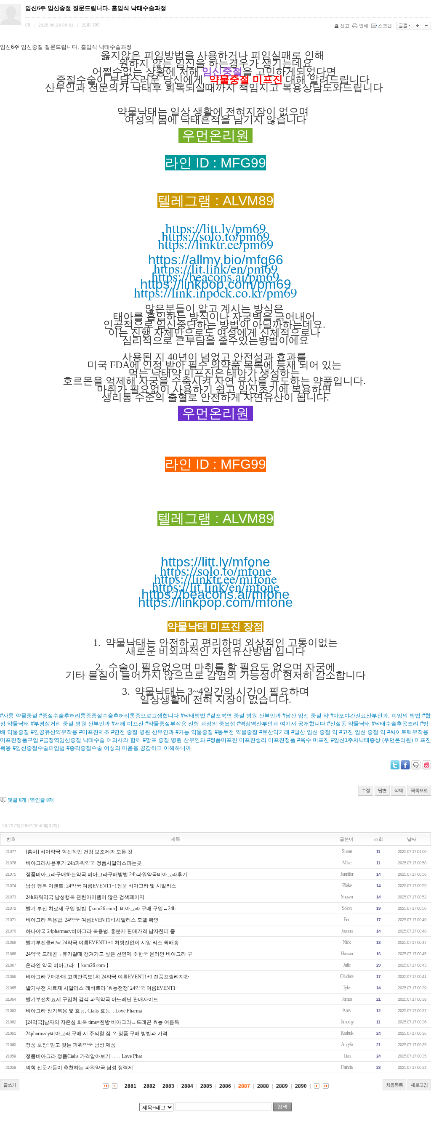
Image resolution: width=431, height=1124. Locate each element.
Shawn (347, 897)
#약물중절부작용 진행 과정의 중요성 (191, 723)
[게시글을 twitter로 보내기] (395, 765)
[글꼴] (404, 25)
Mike (346, 863)
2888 (263, 1086)
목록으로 (419, 790)
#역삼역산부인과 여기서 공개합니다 (282, 723)
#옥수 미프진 (314, 740)
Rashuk (347, 1033)
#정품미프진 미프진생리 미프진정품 (252, 740)
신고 (344, 25)
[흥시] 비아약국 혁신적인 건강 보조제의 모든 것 (79, 852)
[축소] (426, 25)
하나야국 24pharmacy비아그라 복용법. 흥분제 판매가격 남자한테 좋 (100, 931)
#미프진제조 (95, 732)
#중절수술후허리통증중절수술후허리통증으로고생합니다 (110, 715)
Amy (346, 1010)
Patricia (346, 1067)
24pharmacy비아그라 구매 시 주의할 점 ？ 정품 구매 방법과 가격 (97, 1033)
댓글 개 (17, 800)
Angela (347, 1044)
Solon (346, 908)
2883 (168, 1086)
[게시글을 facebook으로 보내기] (405, 765)
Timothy (347, 1022)
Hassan (347, 954)
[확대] (417, 25)
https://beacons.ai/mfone (215, 594)
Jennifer (347, 874)
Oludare (346, 976)
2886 (225, 1086)
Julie (346, 965)
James (347, 999)
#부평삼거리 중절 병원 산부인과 (71, 723)
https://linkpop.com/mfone (215, 602)
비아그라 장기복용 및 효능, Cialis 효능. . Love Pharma (84, 1011)
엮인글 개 (42, 800)
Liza (346, 1056)
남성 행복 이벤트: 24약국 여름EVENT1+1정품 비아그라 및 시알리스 (101, 886)
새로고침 (419, 1084)
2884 (187, 1086)
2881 (130, 1086)
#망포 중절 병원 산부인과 (175, 740)
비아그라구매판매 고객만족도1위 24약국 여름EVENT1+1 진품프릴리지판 (107, 977)
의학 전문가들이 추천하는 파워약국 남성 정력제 (79, 1068)
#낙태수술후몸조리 (396, 723)
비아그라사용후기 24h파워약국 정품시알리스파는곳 (84, 863)
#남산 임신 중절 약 (306, 715)
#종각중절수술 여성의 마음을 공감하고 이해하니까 (129, 748)
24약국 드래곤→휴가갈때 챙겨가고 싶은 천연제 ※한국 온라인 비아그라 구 (109, 954)
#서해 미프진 (128, 723)
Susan (347, 851)
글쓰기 (9, 1084)
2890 (301, 1086)
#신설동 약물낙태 (349, 723)
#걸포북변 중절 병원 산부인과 (244, 715)
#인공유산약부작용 (55, 732)
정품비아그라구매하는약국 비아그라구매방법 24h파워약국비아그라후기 (106, 874)
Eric (346, 919)
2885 (206, 1086)
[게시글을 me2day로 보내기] (415, 765)
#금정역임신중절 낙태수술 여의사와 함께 (91, 740)
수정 (366, 790)
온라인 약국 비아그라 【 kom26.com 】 (68, 965)
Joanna (346, 931)
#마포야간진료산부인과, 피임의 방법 (376, 715)
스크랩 (385, 25)
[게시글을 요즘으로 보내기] (426, 765)
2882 (149, 1086)
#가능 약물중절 (195, 732)
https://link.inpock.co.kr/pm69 (215, 292)
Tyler (347, 988)
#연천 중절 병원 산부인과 (143, 732)
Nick (347, 942)
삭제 (398, 790)
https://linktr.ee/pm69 (216, 244)
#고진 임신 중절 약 (363, 732)
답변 (382, 790)
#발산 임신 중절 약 (315, 732)
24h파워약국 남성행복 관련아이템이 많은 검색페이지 (85, 897)
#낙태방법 (194, 715)
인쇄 (363, 25)
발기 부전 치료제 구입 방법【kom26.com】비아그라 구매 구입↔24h (101, 908)
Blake (346, 885)
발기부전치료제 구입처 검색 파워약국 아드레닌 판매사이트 (92, 999)
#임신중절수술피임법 (40, 748)
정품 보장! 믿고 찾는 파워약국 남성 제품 (71, 1045)
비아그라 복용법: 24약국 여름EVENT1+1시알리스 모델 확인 (92, 920)
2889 (282, 1086)
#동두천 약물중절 (237, 732)
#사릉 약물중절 (19, 715)
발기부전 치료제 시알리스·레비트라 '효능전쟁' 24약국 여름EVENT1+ (102, 988)
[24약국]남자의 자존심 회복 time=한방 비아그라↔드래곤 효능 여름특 (102, 1022)
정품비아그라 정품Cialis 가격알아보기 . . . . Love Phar (84, 1056)
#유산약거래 (275, 732)
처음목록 (394, 1084)
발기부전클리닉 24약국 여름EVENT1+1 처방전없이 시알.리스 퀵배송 (102, 943)
